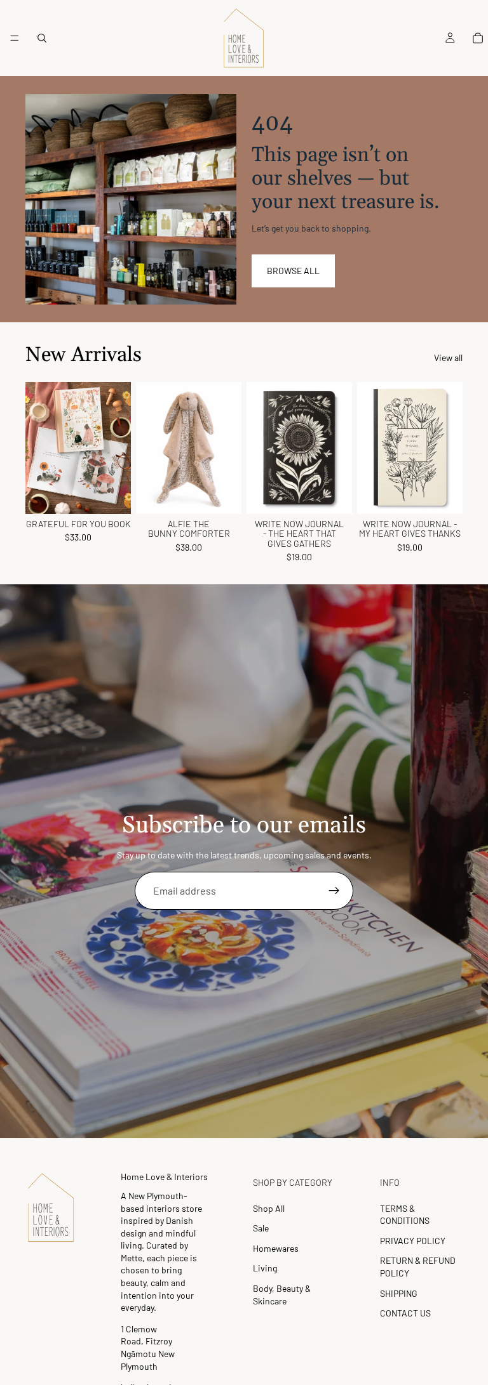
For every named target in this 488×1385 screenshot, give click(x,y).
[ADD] (111, 494)
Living (265, 1268)
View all (448, 357)
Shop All (269, 1208)
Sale (261, 1228)
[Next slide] (117, 448)
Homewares (276, 1248)
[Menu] (14, 38)
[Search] (42, 38)
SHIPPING (398, 1293)
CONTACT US (405, 1313)
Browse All (293, 270)
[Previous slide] (39, 448)
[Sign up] (334, 890)
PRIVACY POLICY (412, 1240)
